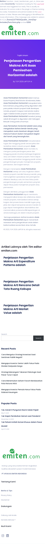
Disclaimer (5, 500)
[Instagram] (3, 535)
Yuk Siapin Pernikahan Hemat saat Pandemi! (20, 416)
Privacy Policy (6, 495)
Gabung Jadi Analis (8, 515)
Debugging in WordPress (31, 14)
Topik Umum (22, 55)
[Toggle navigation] (4, 37)
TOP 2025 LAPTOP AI (24, 81)
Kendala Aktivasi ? (8, 520)
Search (4, 334)
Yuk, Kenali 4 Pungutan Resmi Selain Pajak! (20, 410)
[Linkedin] (7, 535)
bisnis (21, 202)
